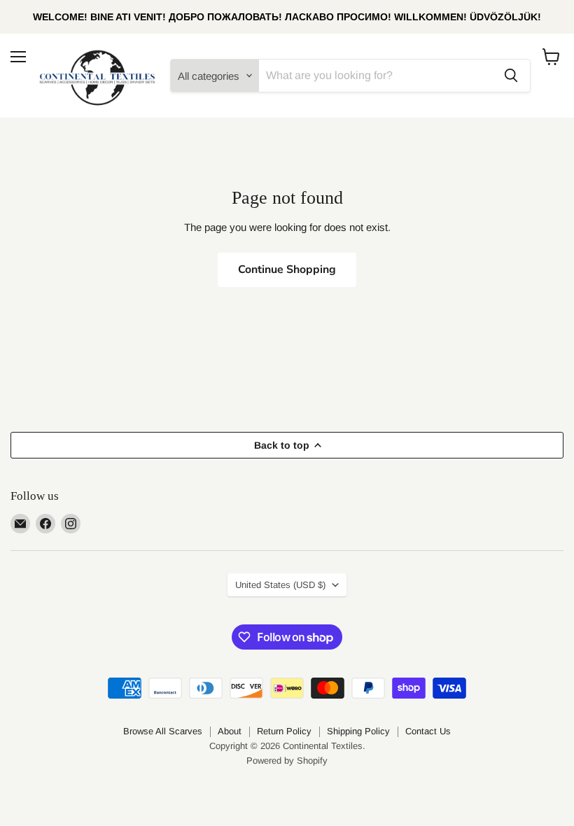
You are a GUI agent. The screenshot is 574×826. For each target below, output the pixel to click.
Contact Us (428, 731)
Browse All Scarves (162, 731)
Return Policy (284, 731)
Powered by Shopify (287, 760)
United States (280, 585)
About (229, 731)
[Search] (511, 75)
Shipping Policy (358, 731)
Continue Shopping (287, 269)
